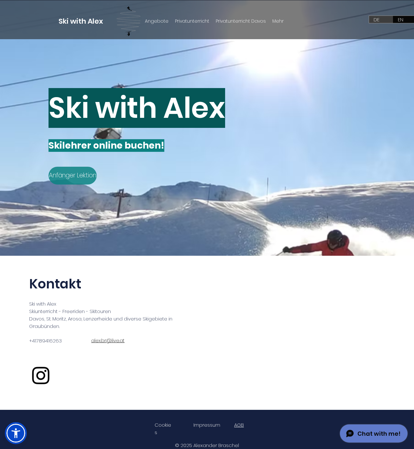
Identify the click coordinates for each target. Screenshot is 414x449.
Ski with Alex (81, 21)
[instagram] (40, 375)
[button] (15, 433)
